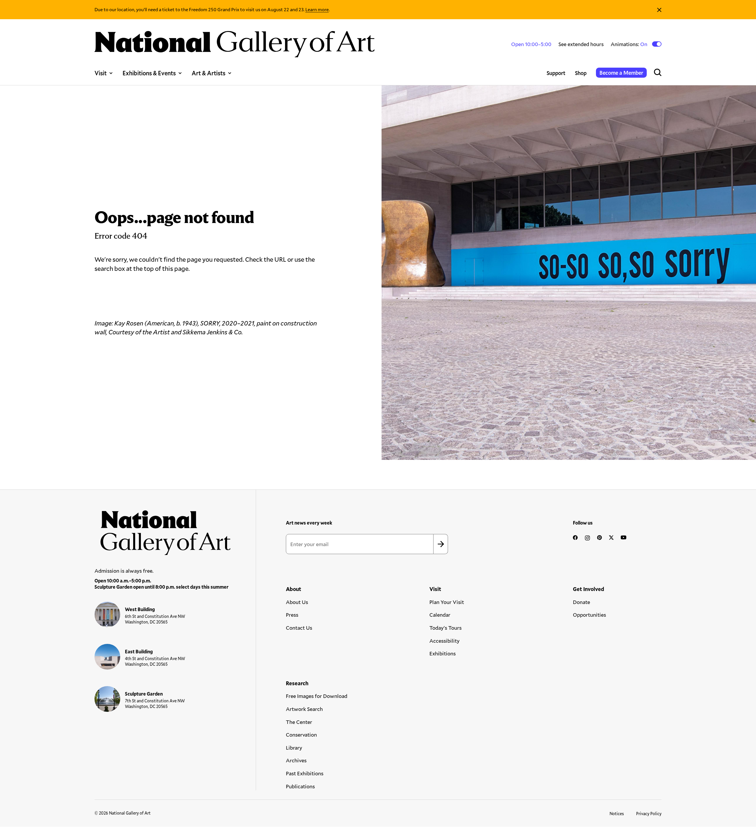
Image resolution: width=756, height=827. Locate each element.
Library (294, 747)
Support (556, 72)
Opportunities (589, 614)
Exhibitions (442, 653)
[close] (659, 9)
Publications (300, 786)
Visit (100, 73)
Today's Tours (445, 627)
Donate (581, 601)
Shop (580, 72)
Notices (617, 813)
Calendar (439, 614)
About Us (297, 601)
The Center (299, 721)
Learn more (317, 9)
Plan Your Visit (446, 601)
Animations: (629, 44)
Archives (296, 760)
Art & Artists (208, 73)
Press (292, 614)
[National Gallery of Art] (162, 529)
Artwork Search (304, 708)
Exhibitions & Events (149, 73)
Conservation (301, 734)
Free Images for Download (316, 695)
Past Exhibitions (304, 773)
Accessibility (444, 640)
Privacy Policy (649, 813)
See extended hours (581, 44)
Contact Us (299, 627)
